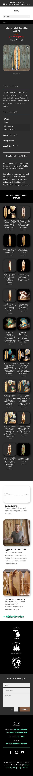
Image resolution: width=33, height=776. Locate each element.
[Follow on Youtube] (22, 752)
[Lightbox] (27, 47)
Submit (24, 709)
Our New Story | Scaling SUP (15, 599)
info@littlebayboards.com (16, 743)
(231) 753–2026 (17, 2)
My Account (23, 768)
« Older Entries (13, 616)
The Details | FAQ (11, 506)
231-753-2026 (19, 736)
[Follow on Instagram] (16, 752)
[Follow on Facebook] (10, 752)
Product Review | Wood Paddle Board (15, 550)
